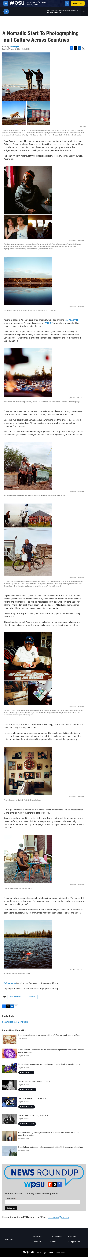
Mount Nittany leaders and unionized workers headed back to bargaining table (49, 1064)
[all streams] (84, 11)
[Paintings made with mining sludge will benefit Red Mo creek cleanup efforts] (9, 1039)
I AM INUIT (48, 323)
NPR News (31, 997)
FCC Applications (74, 1242)
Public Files (72, 1236)
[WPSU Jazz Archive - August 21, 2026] (9, 1119)
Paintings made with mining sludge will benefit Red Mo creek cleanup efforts (49, 1035)
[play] (6, 11)
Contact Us (37, 1242)
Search (53, 1242)
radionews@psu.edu (58, 1217)
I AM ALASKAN (71, 320)
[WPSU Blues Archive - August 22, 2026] (9, 1085)
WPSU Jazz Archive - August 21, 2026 (33, 1115)
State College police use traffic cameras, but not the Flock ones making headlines (50, 1147)
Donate (78, 3)
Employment (37, 1236)
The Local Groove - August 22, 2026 (32, 1098)
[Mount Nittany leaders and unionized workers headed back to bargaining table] (9, 1068)
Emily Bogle (14, 46)
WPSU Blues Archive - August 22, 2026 (34, 1081)
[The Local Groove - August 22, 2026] (9, 1102)
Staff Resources (56, 1236)
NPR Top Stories (16, 997)
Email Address (10, 1198)
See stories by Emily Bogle (15, 1021)
